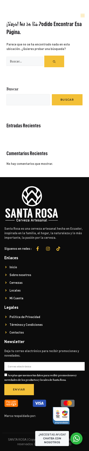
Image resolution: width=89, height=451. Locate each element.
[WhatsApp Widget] (76, 438)
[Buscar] (54, 61)
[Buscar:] (25, 61)
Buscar (12, 89)
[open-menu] (82, 15)
